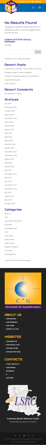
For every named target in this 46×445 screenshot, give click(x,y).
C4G (6, 217)
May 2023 (8, 133)
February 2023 (10, 144)
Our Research (11, 322)
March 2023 (9, 140)
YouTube (9, 378)
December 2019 (11, 174)
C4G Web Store (12, 348)
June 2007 (8, 200)
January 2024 (9, 126)
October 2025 (10, 111)
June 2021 (8, 170)
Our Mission (11, 319)
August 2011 (9, 196)
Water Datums (10, 83)
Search (38, 52)
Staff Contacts (12, 364)
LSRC (6, 232)
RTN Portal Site (12, 345)
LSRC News (9, 236)
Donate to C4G (12, 329)
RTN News (9, 250)
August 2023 (9, 129)
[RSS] (33, 435)
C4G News (8, 224)
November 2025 (11, 107)
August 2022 (9, 159)
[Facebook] (15, 435)
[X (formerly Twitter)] (20, 435)
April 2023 (8, 137)
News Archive (10, 239)
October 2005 (10, 203)
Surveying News (10, 254)
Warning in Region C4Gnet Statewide (18, 72)
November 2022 (11, 152)
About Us (8, 213)
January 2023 (9, 148)
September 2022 (11, 155)
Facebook (10, 371)
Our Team (10, 326)
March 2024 (9, 122)
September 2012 (11, 189)
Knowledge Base (11, 228)
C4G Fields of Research (13, 221)
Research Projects (11, 247)
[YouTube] (24, 435)
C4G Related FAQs (13, 352)
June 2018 (8, 181)
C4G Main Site (11, 341)
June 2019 (8, 177)
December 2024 (11, 118)
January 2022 (9, 166)
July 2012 (8, 192)
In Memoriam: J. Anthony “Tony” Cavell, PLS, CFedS (23, 69)
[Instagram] (29, 435)
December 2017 (11, 185)
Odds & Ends (9, 243)
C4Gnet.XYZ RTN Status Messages (17, 59)
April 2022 (8, 163)
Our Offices (11, 368)
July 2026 (8, 103)
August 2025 (9, 115)
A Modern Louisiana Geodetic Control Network (22, 76)
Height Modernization (13, 80)
